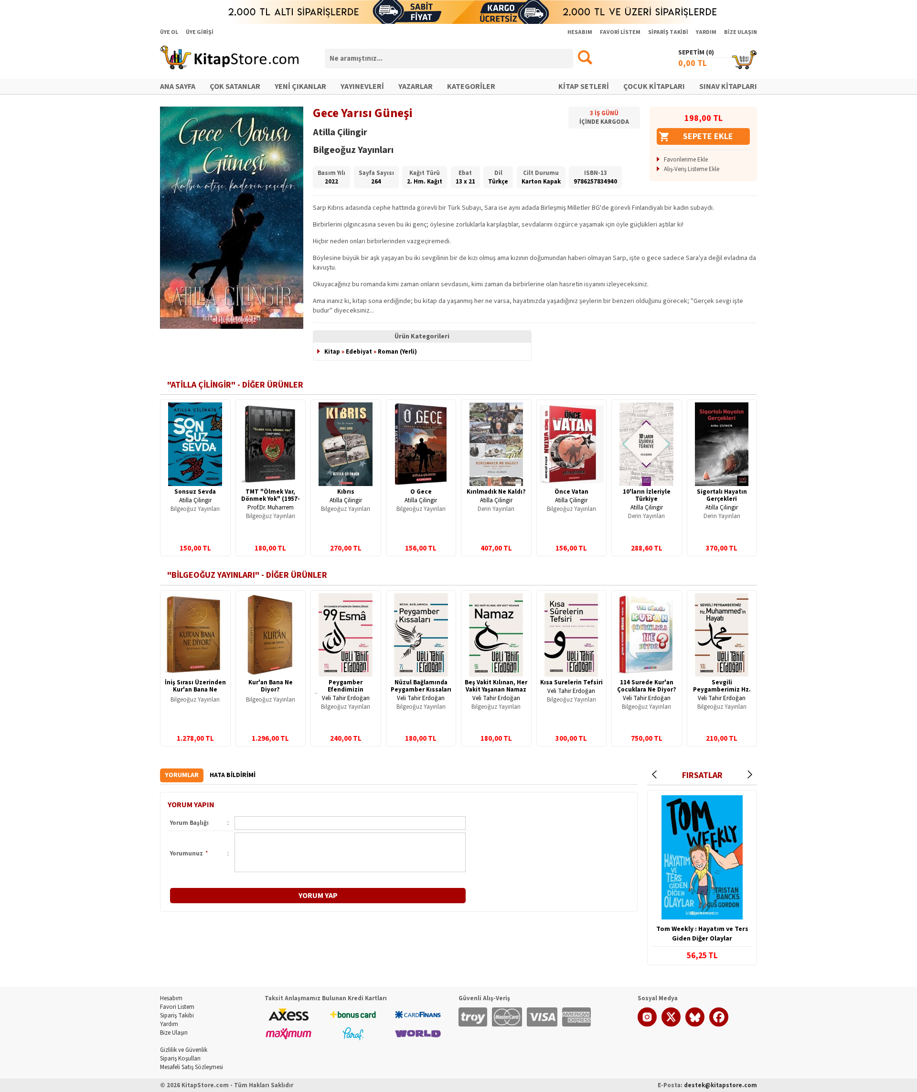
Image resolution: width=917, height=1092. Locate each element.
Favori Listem (177, 1007)
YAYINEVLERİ (362, 86)
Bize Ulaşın (174, 1032)
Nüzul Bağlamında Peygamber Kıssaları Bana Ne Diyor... (421, 689)
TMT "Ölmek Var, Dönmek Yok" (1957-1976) (270, 498)
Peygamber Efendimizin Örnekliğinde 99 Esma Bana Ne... (346, 693)
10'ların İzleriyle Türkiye (647, 495)
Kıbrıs (345, 491)
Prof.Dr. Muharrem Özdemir (270, 511)
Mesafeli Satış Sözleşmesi (191, 1067)
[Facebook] (718, 1024)
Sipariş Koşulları (180, 1058)
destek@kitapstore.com (720, 1085)
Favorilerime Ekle (686, 159)
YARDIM (706, 32)
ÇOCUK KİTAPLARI (654, 86)
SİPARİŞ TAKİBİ (668, 32)
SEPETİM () (696, 52)
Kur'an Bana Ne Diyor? (270, 686)
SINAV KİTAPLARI (728, 86)
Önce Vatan (571, 491)
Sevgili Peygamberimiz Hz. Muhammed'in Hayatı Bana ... (721, 693)
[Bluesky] (694, 1024)
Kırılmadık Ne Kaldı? (496, 491)
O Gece (421, 491)
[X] (671, 1024)
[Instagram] (647, 1024)
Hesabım (171, 998)
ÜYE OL (169, 32)
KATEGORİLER (471, 86)
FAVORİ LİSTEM (620, 32)
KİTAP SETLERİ (583, 86)
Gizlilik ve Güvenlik (183, 1050)
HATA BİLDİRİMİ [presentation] (233, 775)
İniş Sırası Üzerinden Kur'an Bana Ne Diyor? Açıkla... (195, 689)
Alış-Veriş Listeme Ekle (691, 169)
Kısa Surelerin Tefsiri (571, 682)
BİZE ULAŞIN (740, 32)
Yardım (169, 1024)
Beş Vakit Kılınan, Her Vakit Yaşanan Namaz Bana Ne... (496, 689)
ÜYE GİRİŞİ (199, 32)
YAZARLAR (415, 86)
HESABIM (579, 32)
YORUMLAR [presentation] (182, 775)
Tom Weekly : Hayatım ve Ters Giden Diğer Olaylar (702, 933)
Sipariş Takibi (177, 1015)
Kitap (332, 351)
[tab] (181, 775)
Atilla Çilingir (195, 500)
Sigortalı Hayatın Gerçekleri (722, 495)
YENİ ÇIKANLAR (300, 86)
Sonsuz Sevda (195, 491)
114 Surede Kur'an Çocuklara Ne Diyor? (646, 686)
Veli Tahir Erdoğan (346, 698)
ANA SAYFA (177, 86)
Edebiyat (359, 351)
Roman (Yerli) (397, 351)
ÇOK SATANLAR (235, 86)
